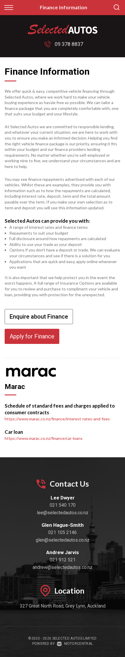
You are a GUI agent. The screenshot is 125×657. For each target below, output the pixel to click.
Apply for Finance (32, 336)
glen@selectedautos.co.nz (63, 540)
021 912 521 (63, 560)
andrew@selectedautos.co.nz (62, 567)
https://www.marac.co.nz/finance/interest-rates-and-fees (57, 418)
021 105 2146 (62, 532)
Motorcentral (78, 644)
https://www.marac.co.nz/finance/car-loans (44, 438)
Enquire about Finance (39, 316)
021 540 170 (63, 505)
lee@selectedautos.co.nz (62, 512)
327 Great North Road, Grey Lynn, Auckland (63, 606)
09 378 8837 (69, 44)
